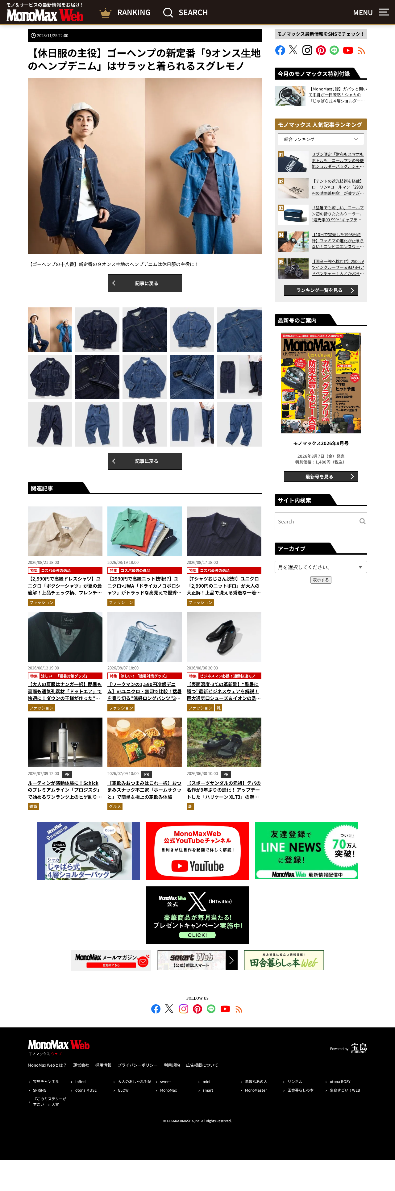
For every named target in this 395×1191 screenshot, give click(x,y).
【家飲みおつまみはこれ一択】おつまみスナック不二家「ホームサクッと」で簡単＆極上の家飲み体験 (144, 790)
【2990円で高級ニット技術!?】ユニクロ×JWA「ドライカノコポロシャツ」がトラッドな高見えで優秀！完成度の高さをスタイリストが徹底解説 (144, 592)
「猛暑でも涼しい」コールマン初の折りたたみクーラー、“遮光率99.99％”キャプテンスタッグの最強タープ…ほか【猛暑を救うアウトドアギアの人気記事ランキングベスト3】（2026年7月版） (338, 214)
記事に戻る (146, 283)
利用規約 (172, 1065)
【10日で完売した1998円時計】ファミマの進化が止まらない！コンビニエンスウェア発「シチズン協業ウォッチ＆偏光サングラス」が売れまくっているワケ (338, 240)
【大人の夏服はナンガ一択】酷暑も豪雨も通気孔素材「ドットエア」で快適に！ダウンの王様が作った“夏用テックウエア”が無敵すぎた (65, 694)
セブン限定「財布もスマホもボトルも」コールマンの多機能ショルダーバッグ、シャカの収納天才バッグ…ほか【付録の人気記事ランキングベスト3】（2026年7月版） (338, 160)
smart (208, 1090)
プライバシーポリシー (138, 1065)
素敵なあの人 (256, 1081)
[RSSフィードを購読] (362, 53)
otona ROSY (340, 1081)
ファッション (41, 602)
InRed (80, 1081)
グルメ (115, 806)
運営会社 (81, 1065)
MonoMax (168, 1090)
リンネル (295, 1081)
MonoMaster (256, 1090)
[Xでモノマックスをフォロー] (294, 53)
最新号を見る (319, 476)
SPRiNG (39, 1090)
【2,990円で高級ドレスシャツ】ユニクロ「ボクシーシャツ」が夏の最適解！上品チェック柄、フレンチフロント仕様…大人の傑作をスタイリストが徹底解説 (65, 592)
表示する (321, 579)
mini (206, 1081)
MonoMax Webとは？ (47, 1065)
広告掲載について (202, 1065)
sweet (165, 1081)
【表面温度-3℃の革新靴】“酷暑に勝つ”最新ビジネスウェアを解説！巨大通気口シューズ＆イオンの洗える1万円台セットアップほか (224, 694)
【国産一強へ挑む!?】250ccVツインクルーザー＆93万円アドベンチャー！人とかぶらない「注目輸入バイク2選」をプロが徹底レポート (338, 267)
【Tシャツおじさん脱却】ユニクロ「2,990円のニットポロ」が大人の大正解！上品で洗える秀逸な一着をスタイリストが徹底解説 (224, 589)
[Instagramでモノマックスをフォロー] (307, 53)
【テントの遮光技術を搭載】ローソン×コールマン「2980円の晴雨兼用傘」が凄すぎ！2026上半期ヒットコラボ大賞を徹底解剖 (338, 187)
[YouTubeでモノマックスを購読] (348, 53)
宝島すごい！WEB (345, 1090)
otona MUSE (86, 1090)
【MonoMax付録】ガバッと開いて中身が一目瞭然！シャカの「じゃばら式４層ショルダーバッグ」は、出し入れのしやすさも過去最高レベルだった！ (338, 95)
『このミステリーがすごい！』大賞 (49, 1101)
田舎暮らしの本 (301, 1090)
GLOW (123, 1090)
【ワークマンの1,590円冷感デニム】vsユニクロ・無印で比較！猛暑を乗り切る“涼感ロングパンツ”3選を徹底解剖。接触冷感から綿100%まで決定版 (144, 698)
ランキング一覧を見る (319, 290)
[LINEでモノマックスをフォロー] (334, 53)
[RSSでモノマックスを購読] (239, 1009)
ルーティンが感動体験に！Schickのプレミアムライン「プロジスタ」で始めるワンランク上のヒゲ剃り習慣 (65, 793)
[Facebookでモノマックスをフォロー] (280, 53)
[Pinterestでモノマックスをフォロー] (321, 53)
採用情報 (103, 1065)
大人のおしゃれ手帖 (134, 1081)
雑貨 (33, 806)
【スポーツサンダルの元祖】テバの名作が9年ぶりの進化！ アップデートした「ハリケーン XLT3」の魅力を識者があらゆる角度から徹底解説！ (224, 797)
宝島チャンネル (46, 1081)
